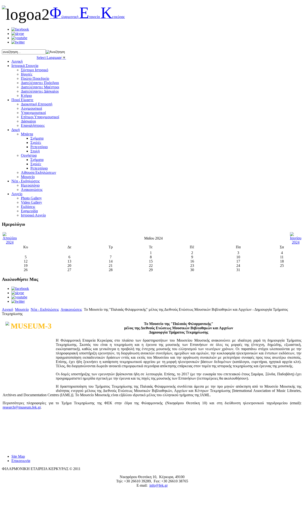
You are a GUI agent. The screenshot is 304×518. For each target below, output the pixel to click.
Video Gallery (31, 202)
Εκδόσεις (28, 207)
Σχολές (35, 143)
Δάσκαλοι (28, 121)
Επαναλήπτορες (33, 125)
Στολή (35, 151)
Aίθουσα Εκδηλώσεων (38, 172)
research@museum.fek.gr (22, 407)
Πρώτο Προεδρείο (35, 78)
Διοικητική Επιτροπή (36, 104)
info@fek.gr (158, 485)
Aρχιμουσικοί (31, 108)
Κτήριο (26, 96)
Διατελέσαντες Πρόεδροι (40, 83)
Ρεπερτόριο (39, 147)
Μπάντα (27, 134)
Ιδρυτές (26, 74)
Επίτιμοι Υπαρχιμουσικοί (40, 117)
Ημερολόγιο (30, 185)
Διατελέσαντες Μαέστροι (40, 87)
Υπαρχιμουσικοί (33, 113)
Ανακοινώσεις (71, 309)
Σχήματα (36, 138)
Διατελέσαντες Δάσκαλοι (40, 91)
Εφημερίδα (29, 211)
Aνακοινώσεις (32, 190)
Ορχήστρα (29, 155)
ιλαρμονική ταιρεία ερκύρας (87, 17)
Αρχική (7, 309)
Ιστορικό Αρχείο (33, 215)
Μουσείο (28, 177)
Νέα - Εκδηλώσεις (45, 309)
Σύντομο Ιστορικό (34, 70)
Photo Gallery (31, 198)
